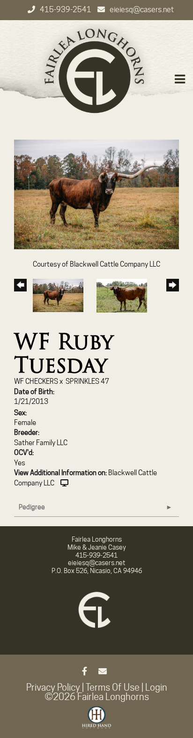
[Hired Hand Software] (96, 721)
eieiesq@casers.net (142, 9)
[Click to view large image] (96, 194)
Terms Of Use (113, 687)
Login (156, 687)
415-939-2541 (66, 9)
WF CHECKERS (36, 381)
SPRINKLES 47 (87, 381)
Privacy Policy (53, 687)
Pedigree (32, 507)
